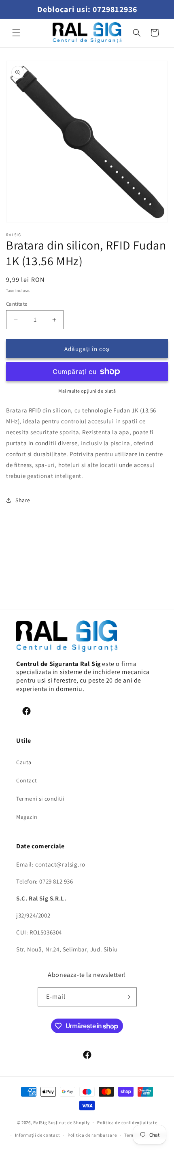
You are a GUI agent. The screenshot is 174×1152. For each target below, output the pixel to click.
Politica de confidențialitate (127, 1122)
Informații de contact (37, 1135)
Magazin (26, 816)
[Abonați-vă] (127, 996)
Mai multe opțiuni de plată (87, 391)
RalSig (40, 1122)
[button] (16, 33)
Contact (26, 780)
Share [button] (22, 500)
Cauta (24, 762)
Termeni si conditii (40, 798)
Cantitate (17, 303)
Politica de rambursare (92, 1135)
